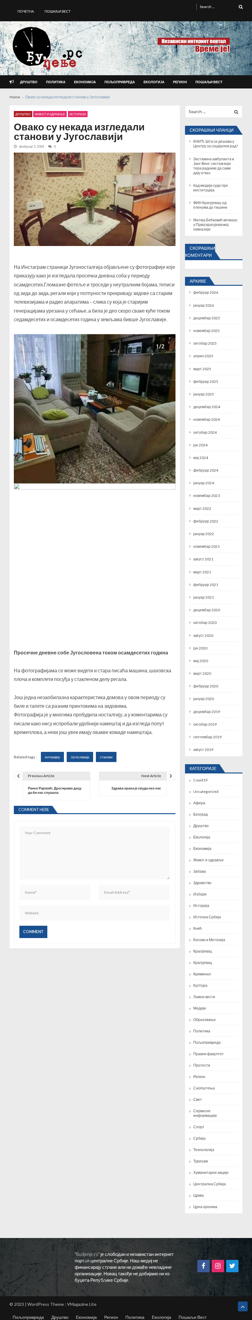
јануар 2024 (203, 483)
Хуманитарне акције (211, 1172)
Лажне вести (204, 996)
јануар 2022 (203, 533)
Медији (199, 1008)
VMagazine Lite (81, 1304)
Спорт (198, 1127)
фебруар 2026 (205, 292)
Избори (200, 894)
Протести (201, 1065)
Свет (197, 1099)
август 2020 (203, 635)
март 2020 (202, 673)
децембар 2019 (206, 711)
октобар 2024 (205, 432)
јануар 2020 (203, 698)
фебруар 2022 (205, 521)
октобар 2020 (205, 622)
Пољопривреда (119, 82)
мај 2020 (200, 660)
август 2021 (203, 559)
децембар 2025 (206, 318)
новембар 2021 (206, 546)
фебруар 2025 (205, 381)
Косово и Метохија (209, 939)
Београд (200, 814)
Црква (198, 1195)
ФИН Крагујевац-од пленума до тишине (210, 205)
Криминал (202, 974)
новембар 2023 (206, 495)
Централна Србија (209, 1184)
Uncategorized (206, 791)
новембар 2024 (206, 419)
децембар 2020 (206, 610)
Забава (199, 871)
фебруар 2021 (205, 584)
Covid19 (200, 780)
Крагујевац (202, 951)
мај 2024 (200, 457)
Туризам (200, 1161)
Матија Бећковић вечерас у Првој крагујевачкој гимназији (215, 225)
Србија (199, 1138)
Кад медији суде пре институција (210, 187)
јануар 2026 (203, 305)
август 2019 (203, 749)
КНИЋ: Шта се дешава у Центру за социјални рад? (215, 143)
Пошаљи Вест (58, 11)
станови (106, 757)
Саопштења (204, 1088)
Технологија (203, 1149)
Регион (180, 82)
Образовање (204, 1019)
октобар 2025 (205, 343)
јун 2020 (200, 648)
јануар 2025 (203, 394)
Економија (85, 82)
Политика (55, 82)
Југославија (80, 757)
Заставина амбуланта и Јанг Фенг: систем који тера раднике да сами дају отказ (213, 166)
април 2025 (203, 356)
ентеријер (52, 757)
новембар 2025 (206, 330)
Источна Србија (207, 917)
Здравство (202, 882)
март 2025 (202, 369)
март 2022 (202, 508)
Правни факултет (208, 1053)
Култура (200, 985)
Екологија (154, 82)
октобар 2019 (205, 724)
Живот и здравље (50, 114)
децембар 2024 (206, 406)
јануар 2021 (203, 597)
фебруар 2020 (205, 686)
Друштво (28, 82)
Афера (199, 803)
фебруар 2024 (205, 470)
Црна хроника (205, 1206)
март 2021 (202, 572)
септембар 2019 (207, 737)
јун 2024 (200, 445)
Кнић (197, 928)
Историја (77, 114)
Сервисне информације (205, 1113)
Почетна (26, 11)
